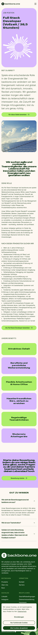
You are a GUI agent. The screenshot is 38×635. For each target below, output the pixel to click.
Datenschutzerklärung (26, 599)
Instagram (4, 599)
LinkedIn (4, 596)
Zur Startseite (10, 4)
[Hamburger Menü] (35, 3)
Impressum (23, 602)
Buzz (3, 588)
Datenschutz (22, 611)
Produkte (4, 582)
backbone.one (19, 555)
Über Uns (4, 585)
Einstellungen (19, 617)
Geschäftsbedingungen (27, 596)
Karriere (21, 585)
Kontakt (21, 582)
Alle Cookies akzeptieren (19, 628)
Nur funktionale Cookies (19, 623)
